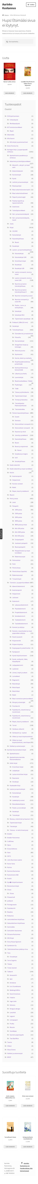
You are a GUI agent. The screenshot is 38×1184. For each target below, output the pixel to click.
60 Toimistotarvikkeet (14, 127)
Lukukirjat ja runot (18, 800)
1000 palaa (18, 510)
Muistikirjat (16, 684)
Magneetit (15, 680)
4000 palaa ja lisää (21, 525)
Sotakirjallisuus (20, 461)
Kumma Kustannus (13, 871)
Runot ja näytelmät (21, 446)
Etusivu (6, 15)
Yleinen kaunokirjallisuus (20, 413)
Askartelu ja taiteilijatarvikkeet (20, 161)
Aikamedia (10, 135)
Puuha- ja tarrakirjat (19, 808)
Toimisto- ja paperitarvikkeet (19, 583)
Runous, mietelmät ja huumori (20, 819)
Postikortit (16, 706)
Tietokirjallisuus (17, 330)
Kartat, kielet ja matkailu (23, 358)
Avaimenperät (17, 476)
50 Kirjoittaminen (13, 116)
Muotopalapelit (20, 547)
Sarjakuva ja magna (21, 454)
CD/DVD (14, 231)
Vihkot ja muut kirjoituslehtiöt (22, 736)
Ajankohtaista (14, 753)
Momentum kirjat (13, 886)
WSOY (9, 1057)
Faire (8, 852)
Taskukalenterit (20, 620)
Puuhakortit (11, 908)
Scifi (16, 458)
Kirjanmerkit (16, 641)
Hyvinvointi (18, 354)
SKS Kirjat (10, 938)
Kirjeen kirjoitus (17, 644)
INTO (9, 856)
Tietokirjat (16, 815)
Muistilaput (16, 687)
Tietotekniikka (20, 409)
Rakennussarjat (20, 557)
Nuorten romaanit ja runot (24, 296)
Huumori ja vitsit (20, 432)
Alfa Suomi (10, 138)
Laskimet (15, 669)
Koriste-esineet (17, 484)
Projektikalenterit (21, 612)
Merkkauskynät (15, 123)
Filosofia (18, 337)
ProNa (12, 1024)
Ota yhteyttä (1, 534)
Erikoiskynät (14, 120)
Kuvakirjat (15, 246)
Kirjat (12, 227)
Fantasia (17, 420)
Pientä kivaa (16, 568)
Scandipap (13, 1031)
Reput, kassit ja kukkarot (20, 491)
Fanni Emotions (15, 994)
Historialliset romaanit (22, 424)
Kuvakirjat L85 (19, 268)
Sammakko (11, 927)
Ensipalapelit (19, 540)
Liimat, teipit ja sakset (19, 673)
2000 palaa (18, 517)
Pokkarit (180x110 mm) (20, 322)
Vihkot (9, 1046)
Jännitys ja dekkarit (21, 435)
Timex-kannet (12, 968)
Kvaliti (9, 878)
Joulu (11, 224)
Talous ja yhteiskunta (22, 392)
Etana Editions (12, 849)
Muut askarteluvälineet (20, 193)
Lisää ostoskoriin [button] (9, 93)
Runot (17, 242)
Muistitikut (16, 691)
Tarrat (14, 725)
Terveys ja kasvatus (21, 400)
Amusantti (13, 975)
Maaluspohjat (16, 186)
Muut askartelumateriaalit (21, 190)
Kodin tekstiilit (15, 465)
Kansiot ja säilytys (18, 627)
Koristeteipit (16, 175)
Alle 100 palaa (19, 528)
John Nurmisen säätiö (14, 860)
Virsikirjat (15, 782)
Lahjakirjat (15, 771)
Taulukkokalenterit (21, 624)
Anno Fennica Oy (12, 146)
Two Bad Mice (14, 1038)
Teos (8, 953)
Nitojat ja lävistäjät (18, 702)
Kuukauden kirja (15, 785)
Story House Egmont (14, 942)
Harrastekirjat (19, 341)
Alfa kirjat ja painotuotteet (19, 142)
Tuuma (9, 1042)
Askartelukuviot (17, 171)
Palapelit (15, 506)
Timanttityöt (16, 579)
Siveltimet (15, 207)
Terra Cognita (11, 960)
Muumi (12, 495)
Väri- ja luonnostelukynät (20, 214)
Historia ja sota (20, 351)
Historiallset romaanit (22, 428)
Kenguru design (15, 1009)
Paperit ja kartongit (19, 197)
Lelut (14, 502)
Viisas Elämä (11, 1050)
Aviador (9, 834)
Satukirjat (18, 311)
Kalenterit (15, 601)
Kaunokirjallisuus (18, 239)
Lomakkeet (16, 676)
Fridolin (12, 998)
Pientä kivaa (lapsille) (19, 571)
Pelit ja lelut (14, 498)
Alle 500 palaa (19, 536)
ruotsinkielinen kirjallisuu (15, 919)
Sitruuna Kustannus (13, 934)
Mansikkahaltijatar (18, 804)
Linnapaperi (14, 1020)
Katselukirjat (16, 235)
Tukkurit (10, 972)
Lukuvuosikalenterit (21, 605)
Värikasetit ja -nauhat (19, 733)
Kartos (9, 867)
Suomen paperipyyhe (17, 1035)
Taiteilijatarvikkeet (18, 210)
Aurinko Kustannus (9, 6)
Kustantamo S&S (13, 875)
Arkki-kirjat (13, 763)
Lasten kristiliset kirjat (20, 774)
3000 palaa (18, 521)
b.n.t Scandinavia (15, 986)
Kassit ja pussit (17, 637)
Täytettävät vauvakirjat (22, 319)
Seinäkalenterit (20, 616)
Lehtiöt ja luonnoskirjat (20, 182)
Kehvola (12, 1005)
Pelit (14, 564)
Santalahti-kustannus (14, 931)
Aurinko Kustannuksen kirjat (16, 750)
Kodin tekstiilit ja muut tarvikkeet (21, 469)
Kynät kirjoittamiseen (19, 655)
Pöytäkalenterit (20, 609)
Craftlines (10, 841)
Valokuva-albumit (18, 729)
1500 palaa (18, 513)
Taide (16, 388)
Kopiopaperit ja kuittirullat (21, 648)
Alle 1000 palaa (20, 532)
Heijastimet (16, 480)
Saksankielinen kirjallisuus (16, 923)
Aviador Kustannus (13, 838)
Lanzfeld (13, 1012)
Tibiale (9, 964)
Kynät (14, 178)
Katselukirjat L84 (20, 257)
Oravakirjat (13, 957)
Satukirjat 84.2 (19, 315)
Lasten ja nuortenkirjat (17, 789)
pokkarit (10, 901)
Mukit (14, 487)
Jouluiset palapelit (21, 543)
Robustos (10, 916)
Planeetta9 (11, 897)
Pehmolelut (16, 560)
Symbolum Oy (11, 945)
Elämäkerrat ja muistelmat (24, 334)
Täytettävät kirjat (21, 396)
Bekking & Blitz (15, 990)
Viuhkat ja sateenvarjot (17, 746)
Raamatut (15, 778)
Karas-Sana (11, 864)
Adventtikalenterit (18, 586)
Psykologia (18, 385)
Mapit (12, 131)
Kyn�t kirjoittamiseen (15, 882)
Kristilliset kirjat (20, 261)
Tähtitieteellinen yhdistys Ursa (17, 949)
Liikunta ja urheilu (21, 374)
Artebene (13, 983)
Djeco (9, 845)
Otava (9, 890)
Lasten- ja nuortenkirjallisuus (22, 250)
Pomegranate (12, 905)
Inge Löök (13, 1001)
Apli (11, 979)
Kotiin (12, 473)
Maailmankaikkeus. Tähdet (24, 381)
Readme (10, 912)
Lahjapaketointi (17, 665)
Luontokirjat (19, 377)
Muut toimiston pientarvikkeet (22, 699)
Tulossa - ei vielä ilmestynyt (19, 830)
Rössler (12, 1027)
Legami (12, 1016)
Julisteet (15, 597)
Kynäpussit (16, 652)
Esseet (17, 417)
